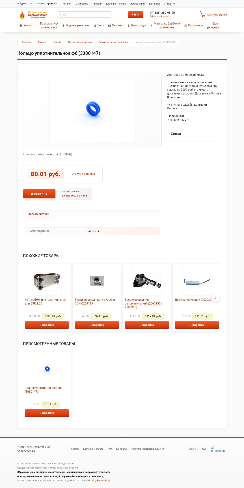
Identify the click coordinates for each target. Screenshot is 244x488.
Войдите (21, 3)
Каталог (67, 3)
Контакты (154, 3)
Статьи (167, 3)
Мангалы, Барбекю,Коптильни (167, 25)
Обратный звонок (160, 16)
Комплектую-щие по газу (49, 25)
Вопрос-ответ (137, 3)
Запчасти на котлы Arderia (113, 42)
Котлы (27, 25)
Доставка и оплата (116, 3)
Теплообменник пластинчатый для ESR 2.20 (45, 301)
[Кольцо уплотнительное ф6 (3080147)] (92, 110)
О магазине (82, 3)
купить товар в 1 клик (75, 195)
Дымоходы (138, 25)
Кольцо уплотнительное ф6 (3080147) (43, 389)
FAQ (109, 448)
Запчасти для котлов (80, 42)
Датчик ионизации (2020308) (194, 299)
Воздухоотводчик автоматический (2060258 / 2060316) (143, 303)
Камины (117, 25)
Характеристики (38, 214)
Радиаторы (196, 25)
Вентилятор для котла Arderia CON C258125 (95, 301)
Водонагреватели (77, 25)
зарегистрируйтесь (46, 3)
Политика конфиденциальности (148, 448)
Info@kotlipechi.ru (100, 480)
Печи (100, 25)
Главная (26, 42)
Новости (97, 3)
